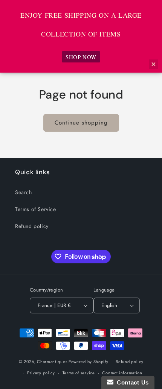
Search (23, 192)
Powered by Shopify (89, 361)
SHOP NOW (81, 57)
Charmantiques (52, 361)
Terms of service (79, 373)
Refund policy (32, 226)
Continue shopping (81, 123)
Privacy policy (41, 373)
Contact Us (131, 382)
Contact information (122, 373)
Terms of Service (35, 209)
